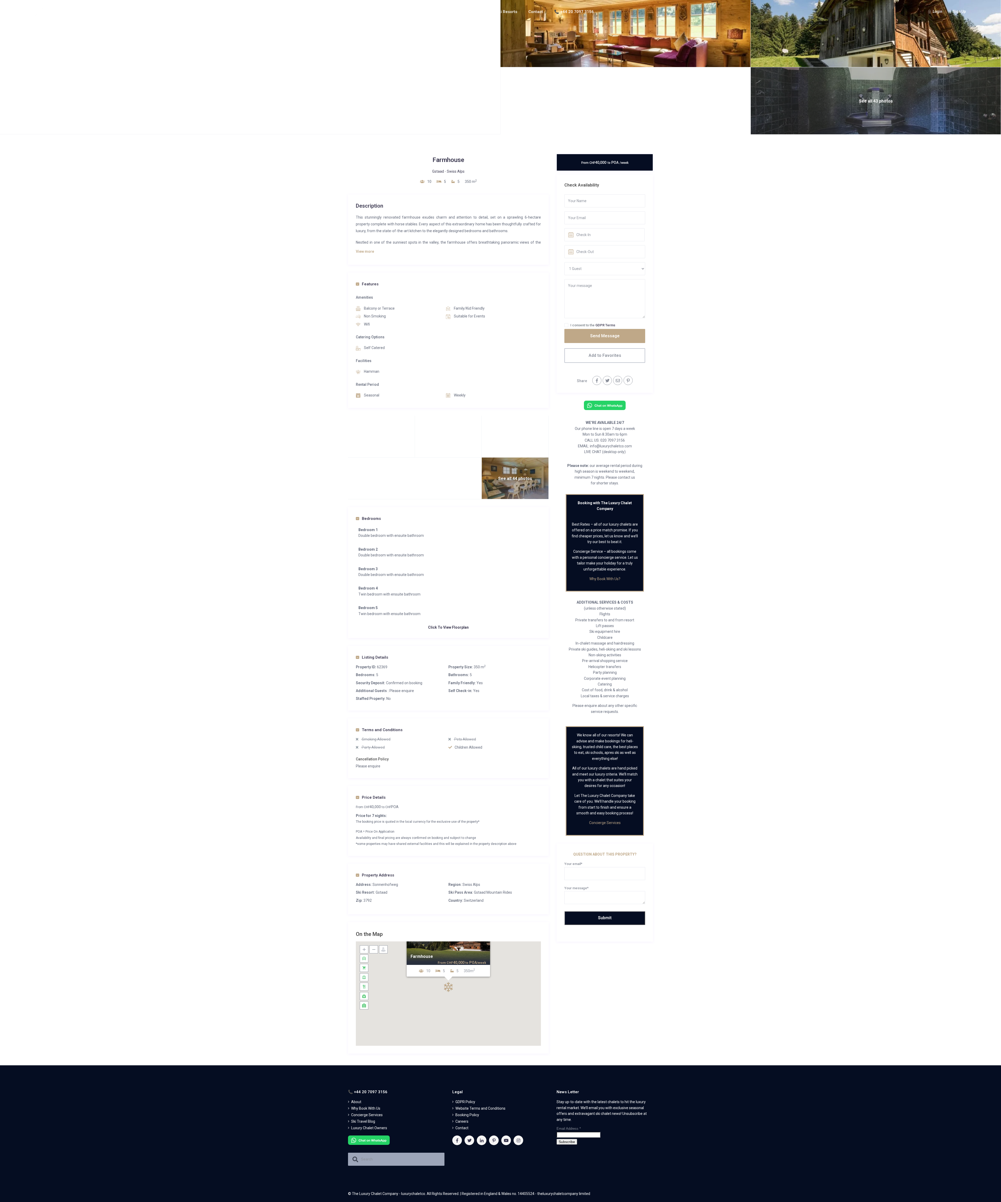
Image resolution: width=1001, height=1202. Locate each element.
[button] (448, 987)
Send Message (605, 335)
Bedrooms (371, 518)
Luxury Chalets (466, 11)
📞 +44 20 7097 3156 (574, 11)
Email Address (569, 1129)
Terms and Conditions (382, 730)
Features (370, 284)
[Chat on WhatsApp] (605, 405)
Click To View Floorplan (448, 627)
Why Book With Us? (604, 579)
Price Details (374, 797)
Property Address (378, 875)
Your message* (576, 888)
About (431, 11)
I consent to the (592, 325)
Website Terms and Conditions (480, 1108)
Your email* (573, 864)
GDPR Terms (605, 325)
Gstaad (438, 171)
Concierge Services (605, 823)
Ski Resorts (506, 11)
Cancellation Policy (372, 759)
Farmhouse (422, 956)
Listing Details (375, 657)
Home (409, 11)
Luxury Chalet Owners (369, 1128)
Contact (535, 11)
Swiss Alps (456, 171)
